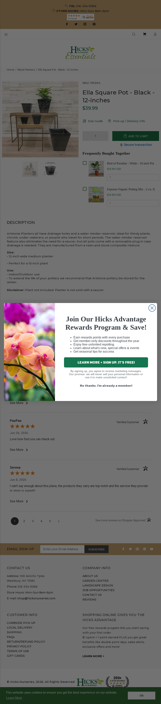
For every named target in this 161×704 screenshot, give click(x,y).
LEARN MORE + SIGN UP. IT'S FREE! (106, 362)
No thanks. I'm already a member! (106, 385)
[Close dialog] (152, 308)
